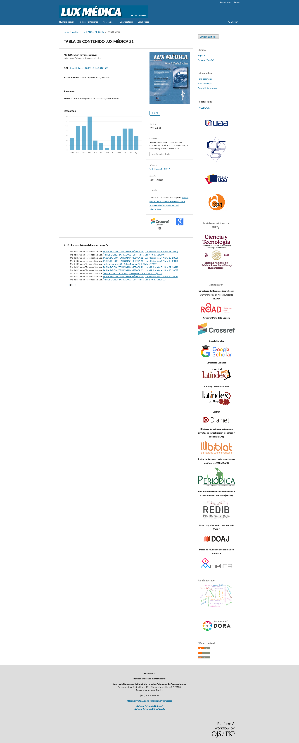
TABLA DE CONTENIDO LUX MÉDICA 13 (123, 270)
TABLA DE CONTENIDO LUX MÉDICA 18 (123, 251)
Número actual (66, 21)
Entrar (237, 2)
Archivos (76, 32)
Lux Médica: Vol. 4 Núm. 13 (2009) (161, 270)
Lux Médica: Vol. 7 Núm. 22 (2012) (161, 267)
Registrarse (225, 2)
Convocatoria (126, 21)
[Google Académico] (216, 356)
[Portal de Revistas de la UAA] (216, 179)
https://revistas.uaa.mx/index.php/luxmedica (149, 700)
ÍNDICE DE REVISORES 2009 (117, 279)
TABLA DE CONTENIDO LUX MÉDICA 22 (123, 267)
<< (65, 285)
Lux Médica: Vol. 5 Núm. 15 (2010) (161, 261)
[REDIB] (216, 519)
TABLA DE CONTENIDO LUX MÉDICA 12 (123, 257)
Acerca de (108, 21)
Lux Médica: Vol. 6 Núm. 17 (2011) (142, 264)
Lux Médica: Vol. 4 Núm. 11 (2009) (149, 254)
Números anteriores (88, 21)
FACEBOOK (204, 107)
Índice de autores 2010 (114, 264)
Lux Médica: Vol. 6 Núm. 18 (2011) (161, 251)
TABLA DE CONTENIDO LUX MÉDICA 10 (123, 276)
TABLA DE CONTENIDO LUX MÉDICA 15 (123, 261)
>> (76, 285)
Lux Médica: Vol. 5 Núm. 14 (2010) (149, 279)
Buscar (234, 21)
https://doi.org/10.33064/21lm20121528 (88, 68)
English (201, 55)
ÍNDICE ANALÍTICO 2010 (115, 273)
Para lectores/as (205, 79)
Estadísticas (143, 21)
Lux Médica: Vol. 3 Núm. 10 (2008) (161, 276)
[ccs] (216, 162)
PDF (156, 113)
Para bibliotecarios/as (207, 88)
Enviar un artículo (208, 37)
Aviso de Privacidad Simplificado (149, 709)
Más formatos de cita (161, 154)
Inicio (66, 32)
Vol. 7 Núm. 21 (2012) (94, 32)
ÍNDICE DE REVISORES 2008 (117, 254)
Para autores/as (205, 83)
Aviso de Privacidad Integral (149, 706)
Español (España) (206, 60)
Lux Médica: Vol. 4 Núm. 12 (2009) (161, 257)
